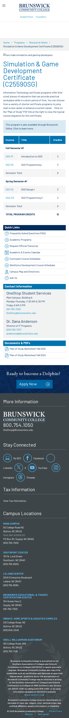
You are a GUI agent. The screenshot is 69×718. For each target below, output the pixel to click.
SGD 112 (9, 189)
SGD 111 (9, 156)
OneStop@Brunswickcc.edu (18, 429)
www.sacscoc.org (34, 695)
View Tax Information (14, 500)
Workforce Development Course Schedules (32, 265)
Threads (30, 477)
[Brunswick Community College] (34, 7)
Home (6, 42)
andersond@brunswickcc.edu (22, 333)
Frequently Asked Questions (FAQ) (28, 233)
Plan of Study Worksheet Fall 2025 (28, 348)
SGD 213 (10, 197)
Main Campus (11, 523)
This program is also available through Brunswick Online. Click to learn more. (32, 126)
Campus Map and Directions (24, 271)
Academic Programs (20, 239)
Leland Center (13, 573)
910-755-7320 (13, 309)
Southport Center (15, 552)
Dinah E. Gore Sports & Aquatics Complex (30, 618)
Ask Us (13, 277)
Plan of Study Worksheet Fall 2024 (28, 355)
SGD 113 (9, 164)
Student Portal (26, 16)
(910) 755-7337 (14, 329)
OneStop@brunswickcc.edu (21, 312)
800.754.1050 (18, 425)
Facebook (38, 458)
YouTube (42, 467)
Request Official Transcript (24, 245)
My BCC (17, 458)
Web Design (43, 714)
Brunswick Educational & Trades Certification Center (25, 596)
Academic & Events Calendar (25, 252)
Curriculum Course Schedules (25, 258)
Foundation (41, 16)
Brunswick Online (38, 42)
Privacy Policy (55, 711)
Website (29, 714)
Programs (19, 42)
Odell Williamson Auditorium (22, 639)
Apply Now (28, 384)
